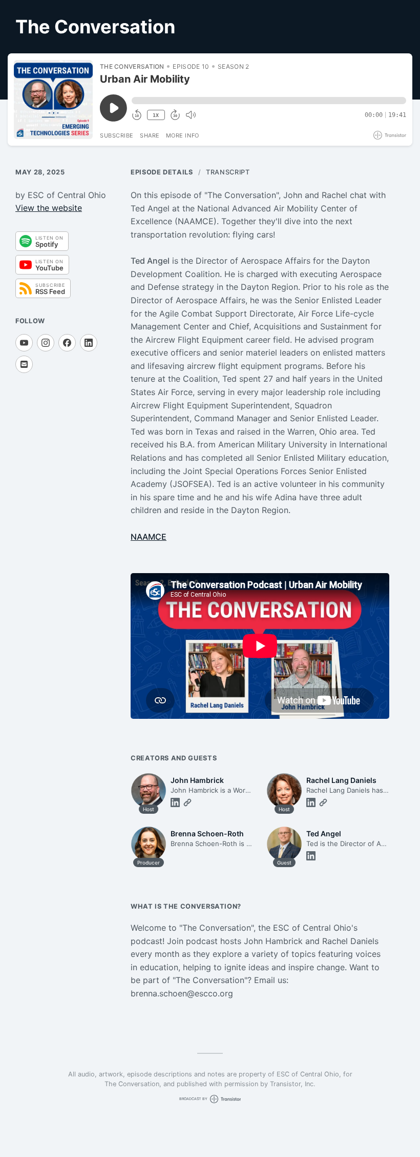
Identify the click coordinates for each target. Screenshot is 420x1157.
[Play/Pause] (53, 100)
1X (156, 115)
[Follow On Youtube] (24, 342)
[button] (269, 100)
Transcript (227, 172)
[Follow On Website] (187, 802)
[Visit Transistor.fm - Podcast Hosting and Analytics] (389, 135)
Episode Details (162, 172)
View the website (48, 208)
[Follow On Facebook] (67, 342)
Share (150, 135)
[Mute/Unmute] (190, 115)
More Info (182, 135)
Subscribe (117, 135)
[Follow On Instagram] (45, 342)
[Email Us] (24, 364)
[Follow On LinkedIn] (88, 342)
